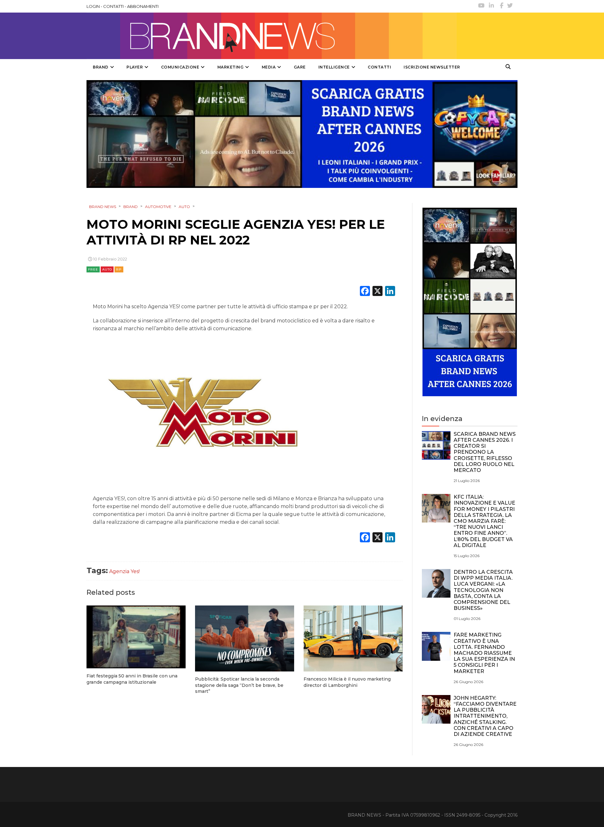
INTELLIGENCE (334, 67)
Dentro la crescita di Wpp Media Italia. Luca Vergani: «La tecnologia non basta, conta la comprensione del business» (483, 590)
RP (119, 269)
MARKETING (230, 67)
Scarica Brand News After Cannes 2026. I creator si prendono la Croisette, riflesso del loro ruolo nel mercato (485, 452)
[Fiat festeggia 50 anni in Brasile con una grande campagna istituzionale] (136, 637)
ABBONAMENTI (143, 6)
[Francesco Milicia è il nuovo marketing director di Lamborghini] (353, 638)
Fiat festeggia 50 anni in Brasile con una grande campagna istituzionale (132, 679)
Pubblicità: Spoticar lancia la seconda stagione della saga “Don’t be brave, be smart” (239, 685)
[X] (377, 292)
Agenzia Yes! (124, 571)
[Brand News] (271, 36)
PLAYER (134, 67)
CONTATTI (113, 6)
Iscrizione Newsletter (432, 67)
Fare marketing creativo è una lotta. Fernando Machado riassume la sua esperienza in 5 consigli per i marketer (484, 653)
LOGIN (93, 6)
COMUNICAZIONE (180, 67)
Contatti (379, 67)
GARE (300, 67)
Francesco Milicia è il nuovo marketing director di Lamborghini (347, 682)
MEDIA (269, 67)
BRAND (101, 67)
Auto (107, 269)
